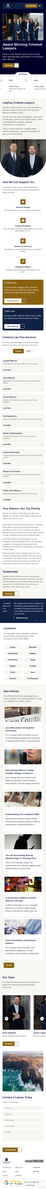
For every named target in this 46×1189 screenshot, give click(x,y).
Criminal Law (10, 283)
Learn (17, 1171)
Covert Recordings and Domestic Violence (20, 941)
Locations (18, 1175)
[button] (39, 5)
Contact (5, 1175)
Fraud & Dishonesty (11, 452)
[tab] (18, 351)
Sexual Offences (9, 397)
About (5, 1171)
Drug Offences (9, 378)
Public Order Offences (12, 491)
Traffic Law (9, 311)
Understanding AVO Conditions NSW (22, 814)
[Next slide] (41, 620)
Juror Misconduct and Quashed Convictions (19, 729)
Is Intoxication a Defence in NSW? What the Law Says (20, 899)
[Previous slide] (35, 620)
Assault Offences (10, 361)
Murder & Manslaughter (12, 433)
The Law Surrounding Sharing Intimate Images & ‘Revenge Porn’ (20, 856)
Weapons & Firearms (11, 471)
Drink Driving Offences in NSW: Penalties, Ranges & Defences (19, 771)
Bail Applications (10, 416)
